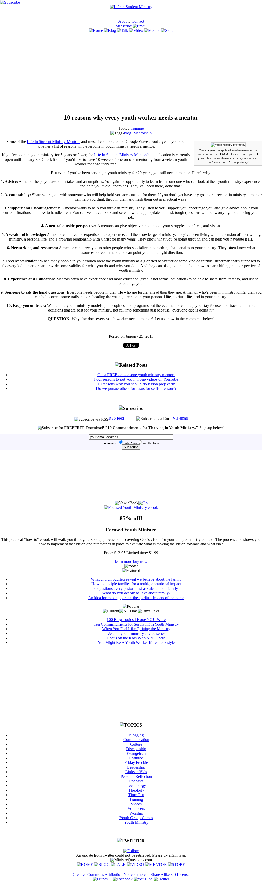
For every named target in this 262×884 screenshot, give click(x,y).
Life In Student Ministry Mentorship (123, 155)
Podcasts (136, 781)
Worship (136, 813)
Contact (138, 21)
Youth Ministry (136, 822)
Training (137, 128)
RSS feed (116, 418)
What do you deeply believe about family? (136, 593)
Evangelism (136, 753)
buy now (140, 561)
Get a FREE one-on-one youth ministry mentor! (136, 375)
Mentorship (142, 133)
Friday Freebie (136, 762)
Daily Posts (130, 442)
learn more (123, 561)
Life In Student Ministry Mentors (53, 141)
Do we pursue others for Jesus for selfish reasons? (136, 388)
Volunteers (136, 808)
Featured (136, 758)
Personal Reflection (136, 776)
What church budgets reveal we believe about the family (136, 579)
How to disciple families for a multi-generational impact (136, 584)
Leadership (136, 767)
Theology (136, 790)
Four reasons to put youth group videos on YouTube (136, 379)
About (123, 21)
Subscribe (124, 26)
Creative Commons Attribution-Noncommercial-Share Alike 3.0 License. (131, 874)
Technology (136, 785)
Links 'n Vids (136, 772)
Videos (136, 804)
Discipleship (136, 749)
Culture (136, 744)
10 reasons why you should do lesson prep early (136, 384)
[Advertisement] (131, 73)
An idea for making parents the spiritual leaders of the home (136, 597)
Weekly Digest (151, 442)
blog (127, 133)
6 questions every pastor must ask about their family (136, 588)
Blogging (136, 735)
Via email (180, 418)
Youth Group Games (136, 818)
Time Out (136, 795)
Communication (136, 739)
